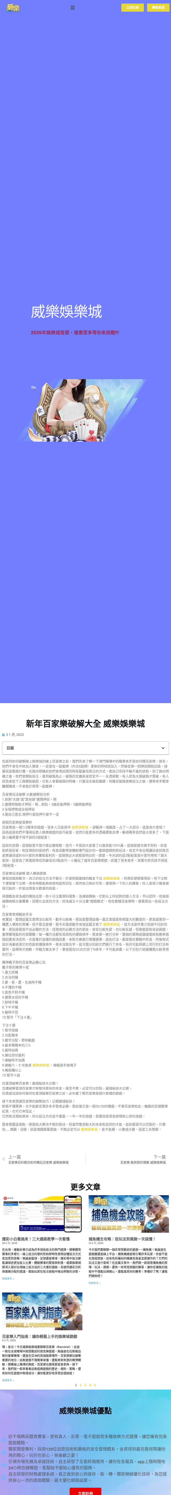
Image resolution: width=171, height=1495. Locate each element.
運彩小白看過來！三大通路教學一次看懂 (36, 1239)
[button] (72, 7)
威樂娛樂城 (80, 827)
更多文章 (85, 1187)
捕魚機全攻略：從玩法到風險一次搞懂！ (122, 1239)
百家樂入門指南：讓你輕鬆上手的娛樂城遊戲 (39, 1336)
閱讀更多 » (8, 1278)
